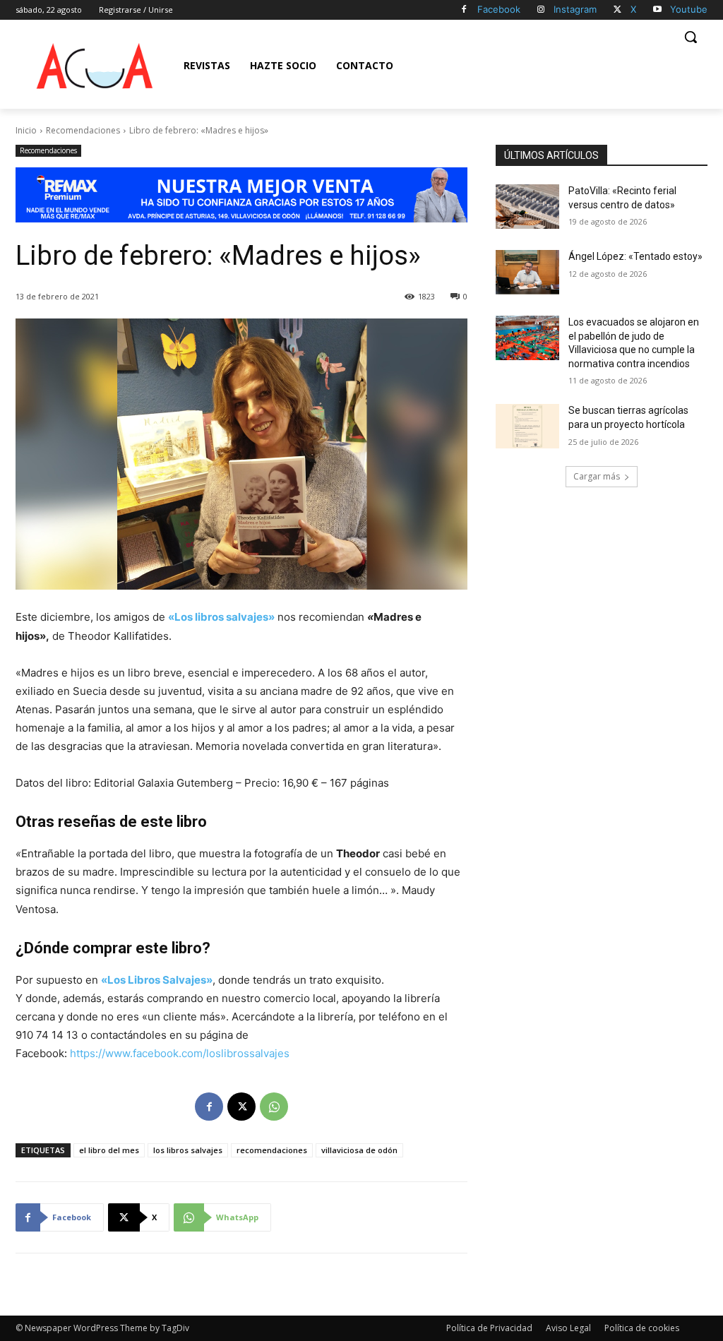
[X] (617, 10)
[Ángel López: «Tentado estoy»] (527, 272)
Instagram (575, 9)
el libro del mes (109, 1150)
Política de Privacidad (489, 1328)
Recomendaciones (83, 130)
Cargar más (596, 476)
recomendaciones (272, 1150)
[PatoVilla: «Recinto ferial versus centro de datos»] (527, 206)
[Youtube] (657, 10)
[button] (690, 37)
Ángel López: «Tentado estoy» (635, 256)
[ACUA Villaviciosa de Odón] (95, 66)
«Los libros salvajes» (221, 617)
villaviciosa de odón (359, 1150)
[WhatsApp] (274, 1106)
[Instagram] (541, 10)
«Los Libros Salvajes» (157, 980)
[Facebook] (464, 10)
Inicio (26, 130)
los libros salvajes (187, 1150)
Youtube (688, 9)
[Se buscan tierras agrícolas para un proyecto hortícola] (527, 426)
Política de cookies (641, 1328)
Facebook (498, 9)
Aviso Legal (568, 1328)
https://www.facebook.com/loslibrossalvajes (179, 1053)
